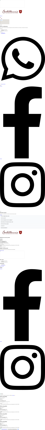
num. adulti (1, 242)
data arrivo (1, 241)
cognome (1, 239)
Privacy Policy (2, 393)
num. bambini (1, 243)
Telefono (1, 240)
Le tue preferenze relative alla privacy (12, 429)
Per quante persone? (2, 401)
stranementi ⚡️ (13, 395)
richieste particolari (2, 244)
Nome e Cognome (2, 407)
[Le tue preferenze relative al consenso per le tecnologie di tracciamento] (1, 429)
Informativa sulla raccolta (4, 429)
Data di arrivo (1, 409)
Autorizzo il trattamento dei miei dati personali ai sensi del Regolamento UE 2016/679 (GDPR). (10, 404)
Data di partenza (1, 425)
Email (0, 423)
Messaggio (1, 403)
